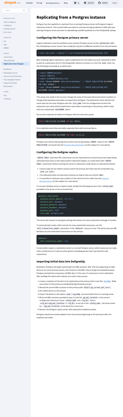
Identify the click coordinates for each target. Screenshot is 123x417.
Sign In (115, 3)
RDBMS (6, 48)
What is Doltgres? (10, 22)
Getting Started (9, 29)
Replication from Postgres (14, 64)
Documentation (52, 3)
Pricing (39, 3)
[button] (2, 29)
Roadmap (7, 99)
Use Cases (7, 32)
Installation (8, 25)
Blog (65, 3)
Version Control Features (13, 76)
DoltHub (29, 3)
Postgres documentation (74, 145)
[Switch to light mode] (75, 2)
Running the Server (11, 73)
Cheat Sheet (8, 57)
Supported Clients (10, 83)
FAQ (5, 95)
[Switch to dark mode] (79, 2)
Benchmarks (8, 86)
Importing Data (9, 60)
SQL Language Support (12, 79)
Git (5, 41)
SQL (5, 44)
